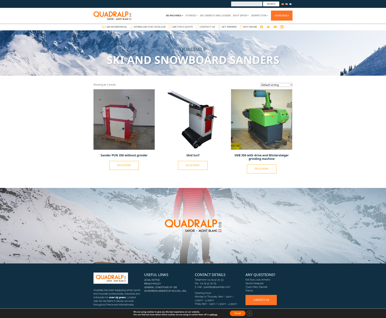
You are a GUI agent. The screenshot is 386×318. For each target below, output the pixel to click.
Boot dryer (240, 15)
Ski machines (173, 15)
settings (213, 314)
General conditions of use (160, 287)
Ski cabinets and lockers (215, 15)
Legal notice (152, 280)
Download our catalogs (150, 27)
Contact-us (207, 27)
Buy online (250, 27)
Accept (237, 313)
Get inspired (229, 27)
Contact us (261, 300)
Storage (190, 15)
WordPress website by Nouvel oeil (165, 291)
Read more (124, 165)
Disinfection (258, 15)
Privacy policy (152, 283)
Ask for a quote (182, 27)
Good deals (282, 15)
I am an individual (116, 27)
